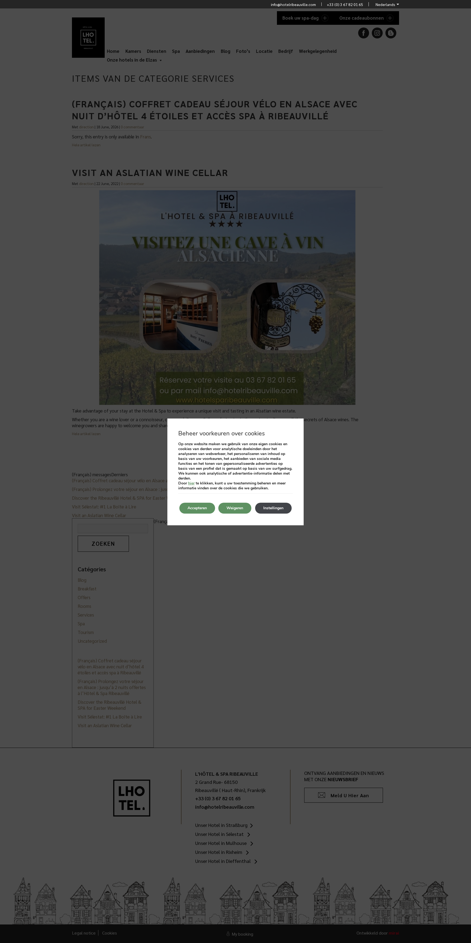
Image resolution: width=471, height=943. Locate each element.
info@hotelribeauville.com (293, 4)
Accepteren (197, 508)
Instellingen (273, 508)
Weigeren (235, 508)
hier (191, 483)
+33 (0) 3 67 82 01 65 (345, 4)
